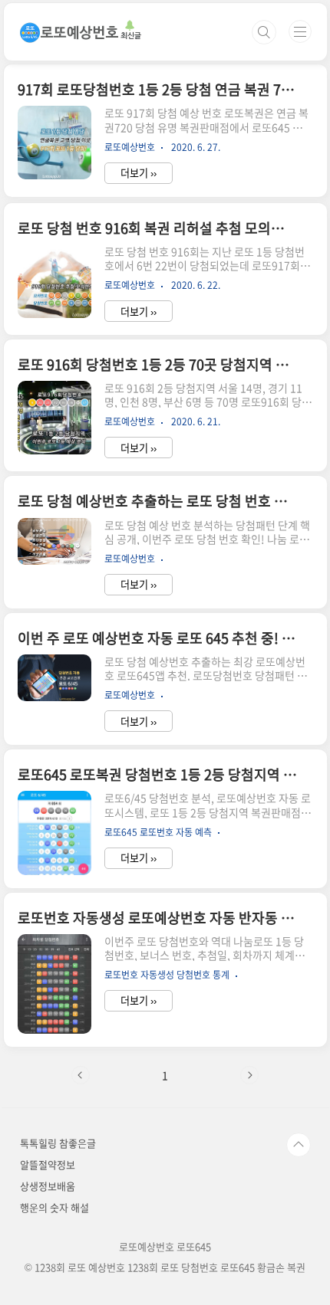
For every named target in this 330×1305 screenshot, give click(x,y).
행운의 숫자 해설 (54, 1207)
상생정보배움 (47, 1186)
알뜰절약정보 (47, 1164)
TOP (298, 1145)
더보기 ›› (138, 173)
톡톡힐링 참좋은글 (58, 1143)
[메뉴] (300, 31)
